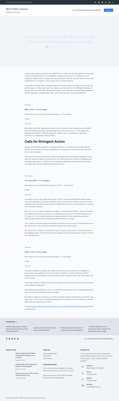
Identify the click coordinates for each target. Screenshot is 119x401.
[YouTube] (109, 2)
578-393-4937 (91, 374)
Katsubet (28, 105)
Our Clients (47, 356)
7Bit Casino (29, 176)
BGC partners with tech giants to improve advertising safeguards (72, 329)
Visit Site (28, 123)
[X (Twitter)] (98, 2)
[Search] (112, 2)
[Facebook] (95, 2)
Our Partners (47, 358)
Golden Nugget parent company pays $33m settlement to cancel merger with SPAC (17, 329)
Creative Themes (39, 398)
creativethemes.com (93, 387)
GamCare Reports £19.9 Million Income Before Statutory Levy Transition (26, 355)
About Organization (50, 353)
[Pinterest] (105, 2)
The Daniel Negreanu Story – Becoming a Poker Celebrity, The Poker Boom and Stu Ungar (99, 329)
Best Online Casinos (17, 9)
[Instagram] (102, 2)
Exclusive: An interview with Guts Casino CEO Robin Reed (44, 329)
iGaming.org (31, 309)
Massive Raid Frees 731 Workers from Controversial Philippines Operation (57, 306)
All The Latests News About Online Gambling (19, 2)
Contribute (108, 10)
